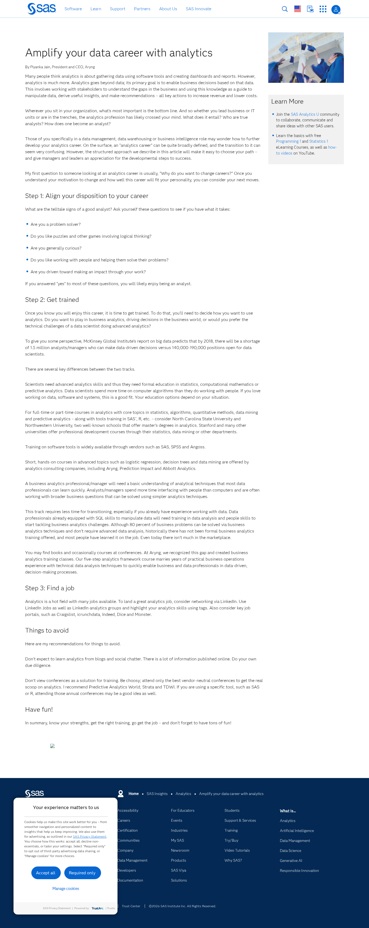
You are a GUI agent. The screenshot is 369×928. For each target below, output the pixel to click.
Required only (82, 872)
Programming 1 (288, 141)
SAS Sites (323, 9)
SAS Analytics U (305, 114)
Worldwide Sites (297, 8)
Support (117, 8)
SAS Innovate (198, 8)
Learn (95, 8)
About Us (168, 8)
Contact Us (310, 9)
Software (73, 8)
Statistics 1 (318, 141)
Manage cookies (65, 888)
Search (284, 9)
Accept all (45, 872)
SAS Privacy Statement (89, 836)
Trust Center (131, 906)
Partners (142, 8)
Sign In (336, 9)
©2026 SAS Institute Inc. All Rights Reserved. (182, 906)
